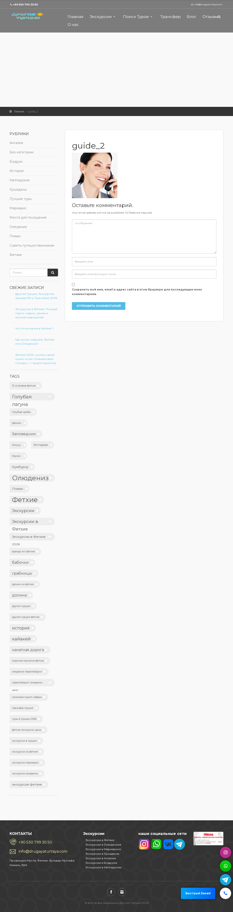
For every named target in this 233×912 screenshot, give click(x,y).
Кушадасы (18, 189)
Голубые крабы (21, 412)
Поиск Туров (136, 16)
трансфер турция (22, 708)
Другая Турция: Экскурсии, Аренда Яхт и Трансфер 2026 (36, 296)
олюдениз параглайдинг (27, 671)
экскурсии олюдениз (25, 773)
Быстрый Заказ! (198, 893)
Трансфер (170, 16)
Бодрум (16, 161)
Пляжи (15, 236)
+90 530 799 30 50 (25, 4)
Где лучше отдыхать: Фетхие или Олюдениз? (35, 341)
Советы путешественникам (32, 245)
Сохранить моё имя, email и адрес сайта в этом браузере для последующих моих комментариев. (137, 292)
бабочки (20, 562)
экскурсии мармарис (25, 762)
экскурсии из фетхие (25, 751)
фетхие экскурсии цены (26, 729)
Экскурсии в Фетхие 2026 (29, 538)
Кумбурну (20, 467)
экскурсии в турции (24, 740)
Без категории (21, 152)
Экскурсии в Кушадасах (102, 853)
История (17, 171)
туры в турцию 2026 (24, 718)
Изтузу (16, 445)
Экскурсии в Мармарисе (103, 849)
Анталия (16, 143)
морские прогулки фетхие (28, 660)
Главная (76, 16)
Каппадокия (20, 180)
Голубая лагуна (22, 397)
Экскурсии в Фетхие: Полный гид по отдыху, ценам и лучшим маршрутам (36, 313)
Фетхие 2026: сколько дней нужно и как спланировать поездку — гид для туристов (35, 359)
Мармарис (18, 208)
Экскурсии (101, 16)
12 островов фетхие (23, 385)
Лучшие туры (21, 199)
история (21, 628)
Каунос (16, 456)
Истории (40, 445)
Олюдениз (18, 227)
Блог (191, 16)
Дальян (16, 423)
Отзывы (210, 16)
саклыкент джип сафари (27, 697)
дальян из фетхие (23, 584)
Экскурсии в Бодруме (101, 862)
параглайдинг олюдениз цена (27, 683)
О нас (73, 24)
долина (19, 595)
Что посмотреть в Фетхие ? (34, 328)
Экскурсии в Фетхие (25, 522)
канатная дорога (28, 649)
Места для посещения (28, 217)
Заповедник (24, 434)
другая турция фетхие (25, 617)
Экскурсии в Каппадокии (103, 867)
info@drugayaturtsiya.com (43, 851)
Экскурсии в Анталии (100, 858)
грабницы (22, 573)
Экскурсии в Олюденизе (103, 844)
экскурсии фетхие (27, 784)
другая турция (21, 606)
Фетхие (16, 255)
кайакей (21, 639)
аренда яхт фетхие (23, 551)
